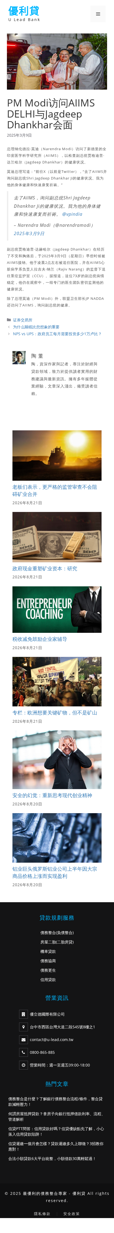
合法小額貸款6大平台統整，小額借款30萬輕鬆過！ (52, 1158)
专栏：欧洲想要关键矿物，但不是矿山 (54, 712)
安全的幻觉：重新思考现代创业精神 (52, 795)
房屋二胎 (48, 942)
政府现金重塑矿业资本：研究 (44, 568)
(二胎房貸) (65, 942)
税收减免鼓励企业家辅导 (39, 639)
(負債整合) (65, 932)
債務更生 (48, 970)
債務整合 (48, 932)
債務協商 (48, 960)
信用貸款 (48, 979)
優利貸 (24, 11)
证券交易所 (22, 319)
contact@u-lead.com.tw (51, 1039)
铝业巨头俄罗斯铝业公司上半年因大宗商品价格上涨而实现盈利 (54, 872)
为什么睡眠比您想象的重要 (36, 326)
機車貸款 (48, 951)
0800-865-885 (42, 1052)
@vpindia (72, 214)
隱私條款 (42, 1213)
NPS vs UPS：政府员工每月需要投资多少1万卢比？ (57, 333)
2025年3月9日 (29, 233)
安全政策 (71, 1213)
